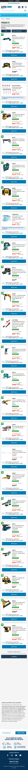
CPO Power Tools (11, 0)
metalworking (21, 707)
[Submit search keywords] (25, 10)
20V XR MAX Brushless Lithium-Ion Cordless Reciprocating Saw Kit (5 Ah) (18, 65)
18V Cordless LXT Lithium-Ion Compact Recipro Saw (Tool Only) (18, 39)
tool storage (5, 707)
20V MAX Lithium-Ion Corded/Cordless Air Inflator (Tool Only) (18, 191)
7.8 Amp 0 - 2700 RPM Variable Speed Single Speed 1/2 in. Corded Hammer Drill (18, 297)
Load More (14, 656)
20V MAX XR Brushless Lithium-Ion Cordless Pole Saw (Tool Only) (19, 452)
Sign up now (20, 732)
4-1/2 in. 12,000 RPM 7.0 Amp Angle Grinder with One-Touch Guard (19, 401)
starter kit (4, 713)
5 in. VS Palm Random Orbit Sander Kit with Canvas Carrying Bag (18, 527)
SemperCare (15, 214)
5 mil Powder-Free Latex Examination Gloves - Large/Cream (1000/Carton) (18, 217)
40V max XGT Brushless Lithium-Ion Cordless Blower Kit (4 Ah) (18, 553)
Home (2, 18)
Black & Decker (16, 85)
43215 (21, 51)
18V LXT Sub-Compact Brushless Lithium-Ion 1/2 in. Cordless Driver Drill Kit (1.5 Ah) (19, 271)
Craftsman (15, 320)
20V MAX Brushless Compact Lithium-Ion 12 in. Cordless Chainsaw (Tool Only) (18, 476)
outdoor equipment (21, 706)
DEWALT (20, 709)
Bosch (13, 137)
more (3, 712)
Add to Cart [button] (14, 55)
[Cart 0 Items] (22, 7)
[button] (19, 31)
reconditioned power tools (8, 706)
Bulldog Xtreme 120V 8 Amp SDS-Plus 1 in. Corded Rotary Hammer (18, 140)
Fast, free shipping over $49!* (14, 3)
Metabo (15, 710)
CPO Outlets (18, 0)
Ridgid (19, 710)
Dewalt (14, 61)
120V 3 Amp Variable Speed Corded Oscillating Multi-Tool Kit (18, 375)
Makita (14, 35)
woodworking (11, 707)
